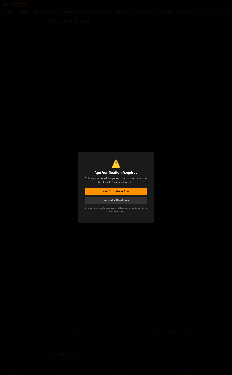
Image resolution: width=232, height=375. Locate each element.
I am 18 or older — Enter (116, 191)
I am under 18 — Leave (116, 200)
